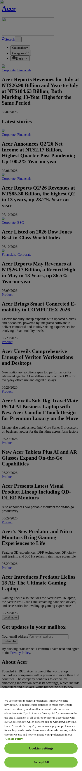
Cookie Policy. (14, 738)
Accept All (41, 762)
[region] (41, 729)
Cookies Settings (41, 748)
